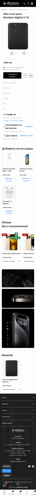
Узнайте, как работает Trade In (13, 121)
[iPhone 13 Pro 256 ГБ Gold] (11, 242)
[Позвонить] (24, 3)
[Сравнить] (31, 75)
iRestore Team (22, 487)
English (6, 475)
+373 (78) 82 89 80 (18, 438)
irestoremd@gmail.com (18, 461)
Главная (4, 9)
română (7, 466)
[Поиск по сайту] (28, 3)
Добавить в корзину (9, 261)
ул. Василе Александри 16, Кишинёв (18, 445)
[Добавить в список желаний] (25, 75)
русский (7, 471)
